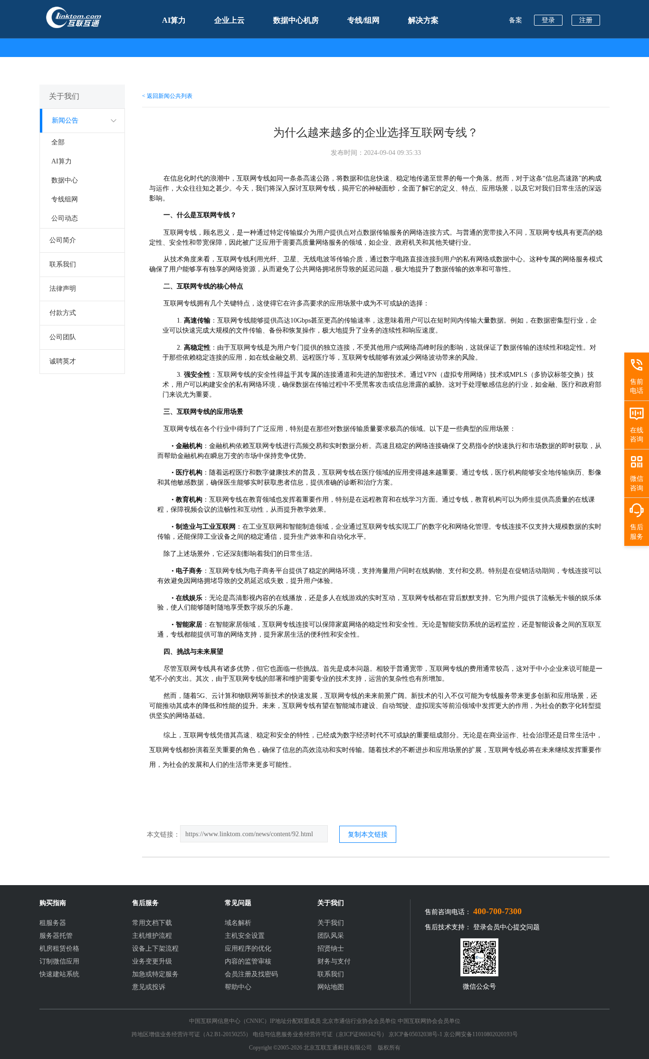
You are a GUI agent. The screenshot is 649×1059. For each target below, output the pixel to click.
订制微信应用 (59, 961)
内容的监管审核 (248, 961)
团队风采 (330, 935)
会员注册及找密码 (251, 974)
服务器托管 (56, 935)
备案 (515, 20)
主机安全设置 (245, 935)
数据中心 (64, 180)
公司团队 (62, 337)
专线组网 (64, 199)
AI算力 (174, 20)
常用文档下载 (152, 922)
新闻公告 (65, 120)
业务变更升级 (152, 961)
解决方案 (423, 20)
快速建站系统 (59, 974)
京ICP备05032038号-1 (415, 1034)
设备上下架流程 (155, 948)
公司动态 (64, 218)
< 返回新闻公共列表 (167, 96)
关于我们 (330, 922)
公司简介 (62, 240)
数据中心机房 (296, 20)
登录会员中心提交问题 (506, 927)
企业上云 (229, 20)
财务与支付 (334, 961)
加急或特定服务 (155, 974)
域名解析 (238, 922)
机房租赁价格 (59, 948)
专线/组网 (363, 20)
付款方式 (62, 312)
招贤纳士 (330, 948)
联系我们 (62, 264)
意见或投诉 (148, 987)
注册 (585, 20)
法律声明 (62, 288)
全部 (58, 142)
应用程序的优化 (248, 948)
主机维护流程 (152, 935)
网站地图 (330, 987)
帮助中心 (238, 987)
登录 (548, 20)
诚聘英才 (62, 361)
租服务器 (52, 922)
